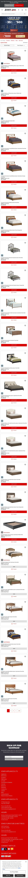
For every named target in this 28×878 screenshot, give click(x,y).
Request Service (9, 5)
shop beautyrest (20, 36)
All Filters (8, 45)
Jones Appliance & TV (9, 799)
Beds (17, 40)
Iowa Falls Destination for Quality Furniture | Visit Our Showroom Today (14, 2)
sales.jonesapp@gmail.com (10, 809)
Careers (3, 790)
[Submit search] (24, 14)
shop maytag (14, 30)
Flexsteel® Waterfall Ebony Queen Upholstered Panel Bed (11, 395)
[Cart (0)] (25, 9)
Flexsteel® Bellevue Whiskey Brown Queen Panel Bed (10, 644)
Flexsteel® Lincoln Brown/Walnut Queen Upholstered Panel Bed (12, 671)
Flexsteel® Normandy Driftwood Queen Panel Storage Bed (11, 230)
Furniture (8, 40)
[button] (2, 9)
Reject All (8, 875)
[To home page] (10, 10)
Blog (2, 792)
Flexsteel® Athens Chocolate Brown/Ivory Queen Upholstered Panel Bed (14, 423)
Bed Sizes (21, 40)
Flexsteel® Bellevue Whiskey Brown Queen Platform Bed (11, 93)
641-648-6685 (7, 830)
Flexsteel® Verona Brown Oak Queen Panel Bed (9, 340)
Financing (3, 787)
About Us (3, 785)
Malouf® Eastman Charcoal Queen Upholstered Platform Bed (12, 534)
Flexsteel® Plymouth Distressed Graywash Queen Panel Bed (12, 257)
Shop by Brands (5, 794)
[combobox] (20, 45)
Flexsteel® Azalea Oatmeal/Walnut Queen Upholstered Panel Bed (12, 589)
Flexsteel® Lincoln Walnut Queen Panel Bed (9, 698)
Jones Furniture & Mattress (12, 823)
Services (3, 784)
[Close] (25, 861)
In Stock (3, 780)
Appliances (3, 774)
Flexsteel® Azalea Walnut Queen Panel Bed (9, 616)
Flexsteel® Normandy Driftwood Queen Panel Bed (10, 202)
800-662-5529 (8, 807)
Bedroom (12, 40)
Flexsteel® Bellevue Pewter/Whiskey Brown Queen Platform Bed (12, 65)
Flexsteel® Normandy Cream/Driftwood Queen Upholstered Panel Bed (13, 148)
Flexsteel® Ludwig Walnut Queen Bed (8, 120)
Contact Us (4, 789)
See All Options (7, 63)
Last (19, 710)
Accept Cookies (20, 875)
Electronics (4, 775)
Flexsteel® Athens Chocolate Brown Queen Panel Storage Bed (12, 507)
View (14, 566)
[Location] (18, 9)
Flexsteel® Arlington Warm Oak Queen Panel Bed (10, 562)
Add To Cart (14, 70)
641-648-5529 (7, 806)
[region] (14, 869)
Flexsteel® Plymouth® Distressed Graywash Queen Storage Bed (12, 285)
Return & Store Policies (6, 795)
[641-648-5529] (22, 9)
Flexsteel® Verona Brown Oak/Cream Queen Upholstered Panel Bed (13, 312)
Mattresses (4, 779)
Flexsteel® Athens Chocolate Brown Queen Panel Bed (10, 479)
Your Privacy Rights (14, 871)
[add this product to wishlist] (25, 50)
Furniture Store (19, 5)
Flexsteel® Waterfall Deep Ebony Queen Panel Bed (10, 368)
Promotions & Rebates (6, 782)
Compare (14, 72)
